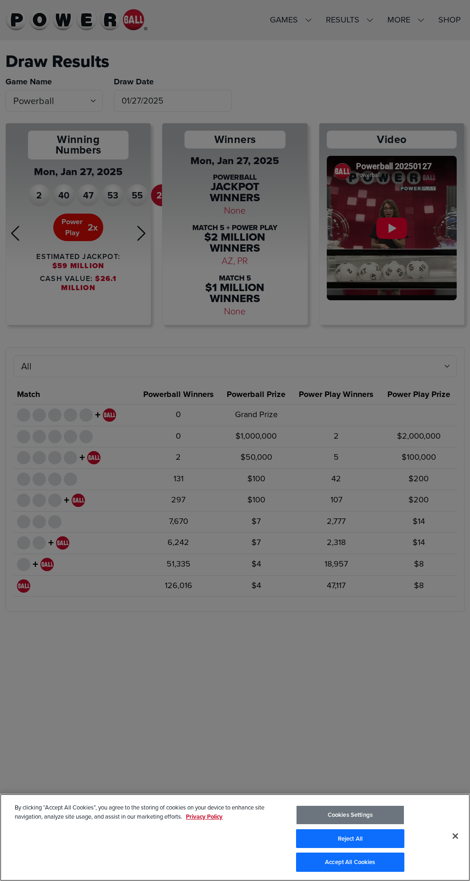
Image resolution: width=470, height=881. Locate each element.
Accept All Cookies (350, 862)
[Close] (455, 836)
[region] (235, 837)
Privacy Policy (204, 816)
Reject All (350, 838)
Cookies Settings (350, 814)
